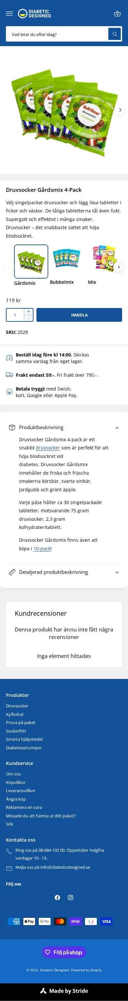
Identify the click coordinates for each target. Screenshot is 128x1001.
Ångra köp (16, 799)
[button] (9, 13)
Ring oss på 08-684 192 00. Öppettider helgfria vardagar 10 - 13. (59, 854)
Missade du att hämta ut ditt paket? (41, 816)
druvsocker (48, 448)
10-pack (42, 549)
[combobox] (64, 34)
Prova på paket (20, 722)
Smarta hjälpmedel (24, 739)
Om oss (13, 774)
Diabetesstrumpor (24, 748)
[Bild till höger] (120, 110)
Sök (9, 824)
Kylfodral (14, 714)
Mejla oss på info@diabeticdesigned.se (53, 867)
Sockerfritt (16, 731)
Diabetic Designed (54, 970)
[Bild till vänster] (9, 267)
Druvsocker (17, 706)
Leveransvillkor (20, 790)
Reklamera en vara (24, 807)
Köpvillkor (16, 782)
